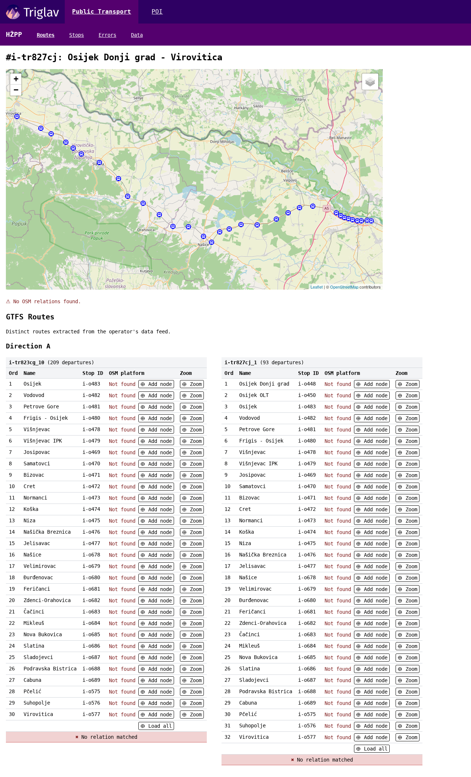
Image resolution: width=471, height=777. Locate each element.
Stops (76, 35)
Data (137, 35)
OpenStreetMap (344, 287)
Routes (45, 35)
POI (157, 11)
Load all (158, 726)
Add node (158, 384)
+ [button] (16, 78)
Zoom (194, 384)
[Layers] (370, 82)
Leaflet (317, 287)
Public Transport (101, 11)
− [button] (16, 89)
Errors (107, 35)
